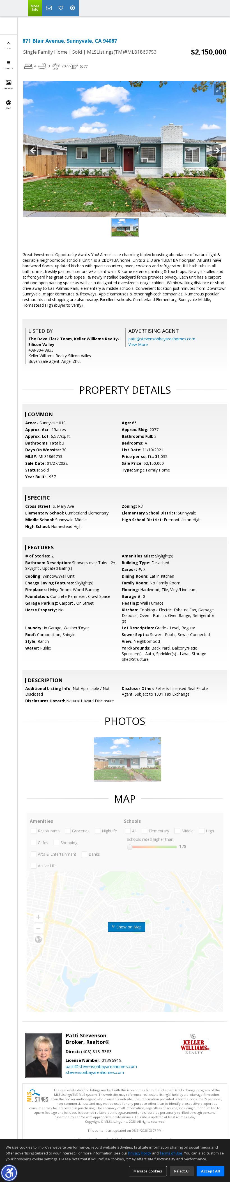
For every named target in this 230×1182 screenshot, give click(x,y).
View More (138, 344)
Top (8, 48)
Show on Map (128, 927)
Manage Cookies (148, 1171)
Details (8, 68)
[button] (9, 1173)
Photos (8, 88)
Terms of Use (171, 1153)
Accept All (210, 1171)
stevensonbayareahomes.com (95, 1072)
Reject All (181, 1171)
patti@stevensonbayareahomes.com (161, 338)
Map (8, 108)
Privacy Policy (139, 1153)
